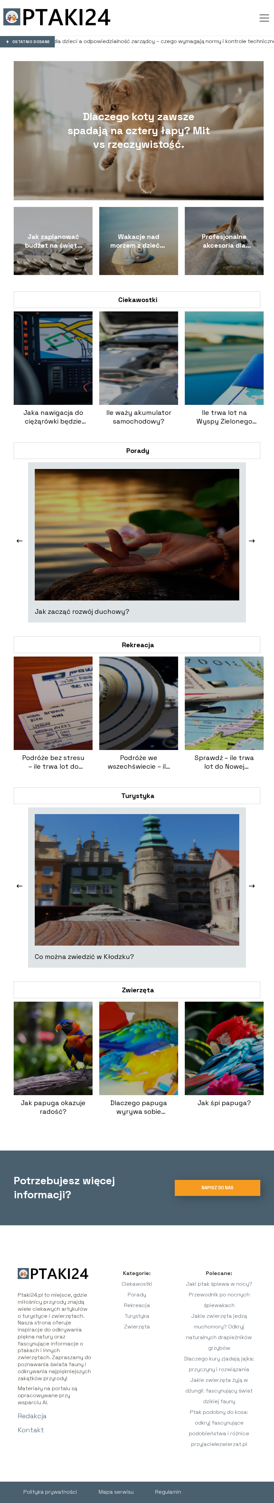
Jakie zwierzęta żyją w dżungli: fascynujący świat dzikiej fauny (219, 1390)
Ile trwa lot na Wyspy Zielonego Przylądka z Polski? (224, 417)
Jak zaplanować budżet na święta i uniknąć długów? (53, 241)
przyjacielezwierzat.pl (219, 1444)
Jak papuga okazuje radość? (53, 1107)
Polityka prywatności (50, 1491)
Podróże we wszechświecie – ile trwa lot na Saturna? (139, 762)
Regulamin (168, 1491)
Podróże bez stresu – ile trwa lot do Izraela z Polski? (53, 762)
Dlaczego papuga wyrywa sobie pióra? (138, 1107)
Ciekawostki (137, 299)
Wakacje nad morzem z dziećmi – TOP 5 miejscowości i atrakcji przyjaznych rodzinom (138, 241)
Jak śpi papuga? (224, 1102)
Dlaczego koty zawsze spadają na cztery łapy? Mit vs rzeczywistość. (138, 130)
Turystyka (137, 795)
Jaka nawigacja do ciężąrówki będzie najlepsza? (53, 417)
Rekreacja (138, 645)
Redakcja (32, 1416)
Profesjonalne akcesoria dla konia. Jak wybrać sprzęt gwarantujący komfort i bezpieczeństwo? (224, 241)
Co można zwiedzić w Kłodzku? (84, 956)
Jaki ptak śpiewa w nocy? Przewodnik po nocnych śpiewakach (219, 1294)
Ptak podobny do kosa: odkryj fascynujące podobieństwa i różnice (219, 1423)
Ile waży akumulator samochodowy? (138, 417)
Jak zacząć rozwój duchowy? (82, 611)
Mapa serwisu (116, 1491)
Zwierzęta (138, 990)
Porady (137, 450)
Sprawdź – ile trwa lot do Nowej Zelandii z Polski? (224, 762)
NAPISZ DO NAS (217, 1188)
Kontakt (31, 1430)
